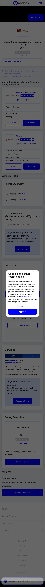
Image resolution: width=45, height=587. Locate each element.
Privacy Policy (26, 297)
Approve (22, 312)
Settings (21, 306)
